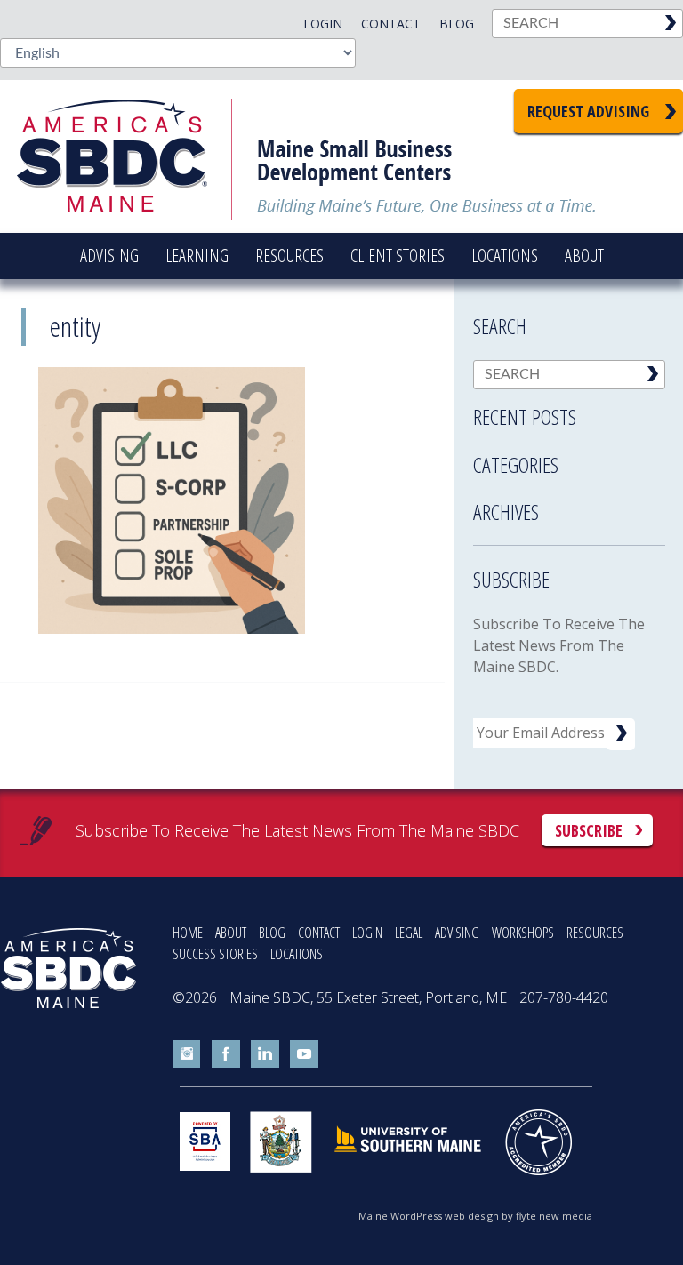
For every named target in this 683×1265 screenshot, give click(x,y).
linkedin (265, 1054)
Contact (391, 23)
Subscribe (589, 830)
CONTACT (319, 932)
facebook (226, 1054)
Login (322, 23)
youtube (304, 1054)
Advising (109, 256)
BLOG (272, 932)
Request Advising (588, 111)
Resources (289, 256)
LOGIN (367, 932)
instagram (187, 1054)
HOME (188, 932)
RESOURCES (594, 932)
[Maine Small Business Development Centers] (124, 156)
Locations (504, 256)
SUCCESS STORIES (215, 954)
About (584, 256)
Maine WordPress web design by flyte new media (475, 1215)
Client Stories (397, 256)
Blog (456, 23)
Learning (197, 256)
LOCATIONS (296, 954)
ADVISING (457, 932)
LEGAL (408, 932)
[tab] (569, 411)
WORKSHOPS (523, 932)
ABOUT (230, 932)
